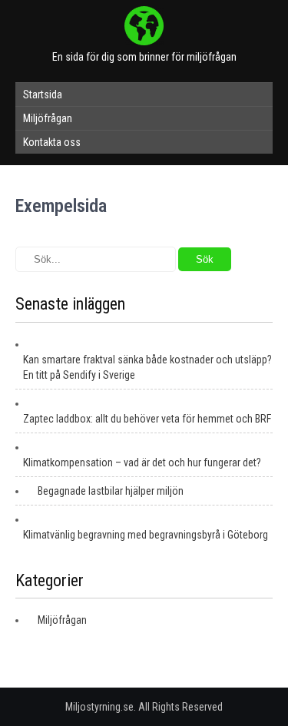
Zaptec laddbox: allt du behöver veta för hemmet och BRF (147, 419)
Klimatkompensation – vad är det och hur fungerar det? (142, 462)
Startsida (42, 94)
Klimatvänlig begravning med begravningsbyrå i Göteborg (145, 535)
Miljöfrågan (47, 118)
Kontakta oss (52, 142)
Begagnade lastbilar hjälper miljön (111, 491)
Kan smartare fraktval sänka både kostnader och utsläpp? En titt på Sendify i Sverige (147, 367)
